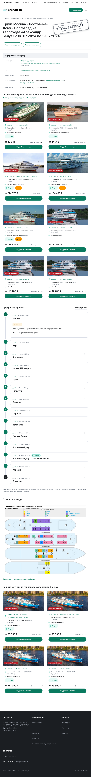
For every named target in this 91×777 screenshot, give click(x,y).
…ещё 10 (26, 279)
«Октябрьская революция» (60, 132)
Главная (6, 18)
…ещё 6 (77, 614)
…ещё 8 (25, 125)
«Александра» (55, 184)
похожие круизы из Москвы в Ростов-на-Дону (35, 70)
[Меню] (85, 10)
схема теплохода (54, 63)
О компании (7, 2)
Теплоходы (66, 728)
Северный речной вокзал (54, 80)
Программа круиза (12, 45)
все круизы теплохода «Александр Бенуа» (34, 63)
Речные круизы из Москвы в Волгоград (19, 98)
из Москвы (15, 18)
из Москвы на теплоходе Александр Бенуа (38, 18)
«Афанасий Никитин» (14, 132)
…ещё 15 (24, 669)
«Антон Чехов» (12, 184)
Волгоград (19, 125)
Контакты (25, 2)
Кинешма (62, 614)
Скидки (10, 136)
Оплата (65, 733)
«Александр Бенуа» (27, 61)
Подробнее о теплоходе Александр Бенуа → (20, 579)
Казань (61, 669)
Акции (16, 2)
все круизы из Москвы (27, 83)
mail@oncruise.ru (50, 2)
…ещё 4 (25, 617)
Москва (9, 125)
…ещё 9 (69, 228)
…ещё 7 (69, 176)
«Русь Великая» (56, 235)
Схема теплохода (32, 45)
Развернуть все (81, 308)
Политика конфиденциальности (44, 744)
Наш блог (35, 2)
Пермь (18, 176)
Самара (25, 614)
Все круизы (66, 722)
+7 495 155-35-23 (66, 2)
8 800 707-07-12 (82, 2)
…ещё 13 (34, 176)
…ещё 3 (67, 669)
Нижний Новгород (13, 614)
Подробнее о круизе (23, 147)
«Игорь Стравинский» (14, 235)
